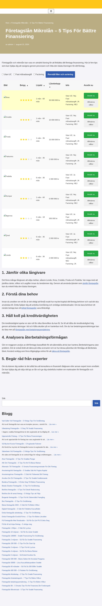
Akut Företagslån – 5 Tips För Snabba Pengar (18, 459)
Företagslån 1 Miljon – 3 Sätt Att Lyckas (16, 528)
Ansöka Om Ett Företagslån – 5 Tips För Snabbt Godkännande (24, 478)
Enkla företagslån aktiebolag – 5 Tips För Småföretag (21, 513)
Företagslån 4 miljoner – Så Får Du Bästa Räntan (19, 551)
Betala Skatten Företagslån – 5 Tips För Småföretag (21, 486)
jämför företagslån (90, 283)
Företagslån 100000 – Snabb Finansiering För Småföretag (22, 536)
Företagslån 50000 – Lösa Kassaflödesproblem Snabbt (21, 563)
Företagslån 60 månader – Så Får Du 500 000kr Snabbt (22, 566)
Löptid (39, 85)
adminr (10, 44)
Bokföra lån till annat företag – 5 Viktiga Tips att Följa (21, 493)
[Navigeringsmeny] (51, 11)
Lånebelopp (54, 84)
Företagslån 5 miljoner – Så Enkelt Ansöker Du (19, 555)
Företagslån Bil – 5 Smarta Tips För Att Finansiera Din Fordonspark (26, 586)
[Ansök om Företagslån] (51, 4)
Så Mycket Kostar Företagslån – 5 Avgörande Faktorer (21, 444)
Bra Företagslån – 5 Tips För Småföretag (16, 501)
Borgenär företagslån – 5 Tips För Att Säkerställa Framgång (23, 497)
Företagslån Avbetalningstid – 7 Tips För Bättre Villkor (21, 578)
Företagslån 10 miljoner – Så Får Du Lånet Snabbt (20, 532)
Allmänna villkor (91, 103)
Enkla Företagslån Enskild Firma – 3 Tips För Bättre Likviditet (24, 517)
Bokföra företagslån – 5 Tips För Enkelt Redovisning (21, 490)
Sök (3, 398)
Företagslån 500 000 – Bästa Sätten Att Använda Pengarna (23, 559)
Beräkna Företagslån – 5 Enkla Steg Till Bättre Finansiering (23, 482)
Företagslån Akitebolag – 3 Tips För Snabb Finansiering (22, 574)
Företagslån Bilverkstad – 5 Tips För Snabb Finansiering (22, 590)
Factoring (39, 74)
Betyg (23, 85)
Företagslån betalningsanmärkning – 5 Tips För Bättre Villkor (24, 582)
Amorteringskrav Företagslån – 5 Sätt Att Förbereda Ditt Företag (25, 474)
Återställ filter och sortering (60, 74)
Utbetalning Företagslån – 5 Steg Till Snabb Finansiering (22, 428)
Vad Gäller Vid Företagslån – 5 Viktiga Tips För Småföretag (23, 421)
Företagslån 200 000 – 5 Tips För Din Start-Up (18, 543)
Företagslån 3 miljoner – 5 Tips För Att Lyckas (18, 547)
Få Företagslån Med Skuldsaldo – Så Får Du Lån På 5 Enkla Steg (25, 520)
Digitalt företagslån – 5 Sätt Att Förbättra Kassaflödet (21, 509)
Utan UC (7, 74)
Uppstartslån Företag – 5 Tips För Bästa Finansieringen (22, 436)
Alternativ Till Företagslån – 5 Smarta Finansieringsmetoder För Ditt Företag (29, 467)
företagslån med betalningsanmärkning (32, 330)
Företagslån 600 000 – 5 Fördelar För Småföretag (19, 570)
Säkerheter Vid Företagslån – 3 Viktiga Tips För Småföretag (23, 451)
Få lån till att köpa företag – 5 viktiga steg (17, 524)
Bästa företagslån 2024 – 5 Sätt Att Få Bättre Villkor (20, 505)
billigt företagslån (28, 308)
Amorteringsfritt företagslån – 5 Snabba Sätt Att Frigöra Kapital (24, 470)
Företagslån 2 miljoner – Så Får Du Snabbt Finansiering (22, 540)
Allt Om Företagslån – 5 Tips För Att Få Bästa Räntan (21, 463)
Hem (7, 23)
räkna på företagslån (61, 351)
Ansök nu (91, 96)
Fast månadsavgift (23, 74)
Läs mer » (52, 424)
